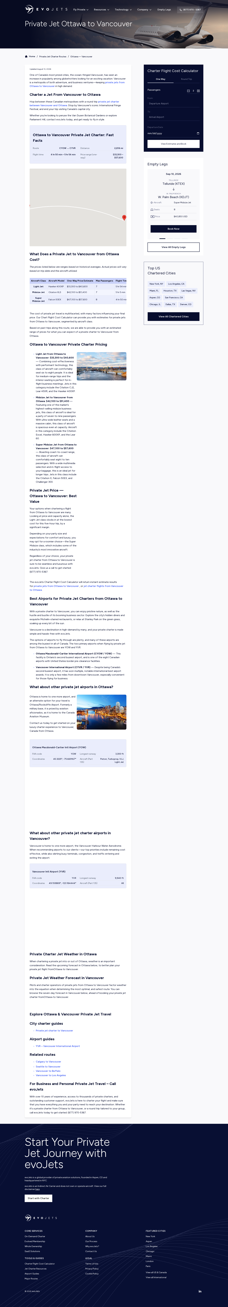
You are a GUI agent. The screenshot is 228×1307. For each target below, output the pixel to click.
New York (150, 1236)
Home (32, 56)
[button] (124, 218)
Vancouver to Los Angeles (51, 1075)
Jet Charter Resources (36, 1268)
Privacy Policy (91, 1268)
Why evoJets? (92, 1246)
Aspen (149, 1241)
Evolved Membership (35, 1241)
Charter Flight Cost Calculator (40, 1263)
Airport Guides (32, 1273)
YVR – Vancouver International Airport (58, 1046)
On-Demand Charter (35, 1236)
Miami (149, 1256)
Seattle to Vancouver (48, 1066)
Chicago (150, 1251)
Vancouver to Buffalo (48, 1070)
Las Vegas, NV (188, 290)
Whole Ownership (33, 1246)
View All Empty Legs (174, 247)
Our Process (91, 1241)
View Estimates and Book (173, 144)
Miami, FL (154, 290)
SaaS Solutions (32, 1251)
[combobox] (149, 103)
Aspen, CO (155, 297)
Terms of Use (91, 1263)
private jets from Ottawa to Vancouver (56, 586)
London (150, 1261)
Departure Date (155, 127)
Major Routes (31, 1278)
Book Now (173, 228)
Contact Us (91, 1251)
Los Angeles (152, 1246)
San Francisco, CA (174, 297)
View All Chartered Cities (174, 316)
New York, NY (156, 284)
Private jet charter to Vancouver (54, 1030)
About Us (90, 1236)
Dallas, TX (170, 304)
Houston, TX (170, 290)
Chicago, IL (155, 304)
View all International (156, 1277)
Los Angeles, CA (176, 284)
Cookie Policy (91, 1273)
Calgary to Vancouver (48, 1061)
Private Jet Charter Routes (52, 56)
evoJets (36, 1291)
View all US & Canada (156, 1272)
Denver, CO (185, 304)
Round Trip (186, 79)
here (37, 1189)
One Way (160, 79)
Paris (148, 1266)
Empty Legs (164, 9)
